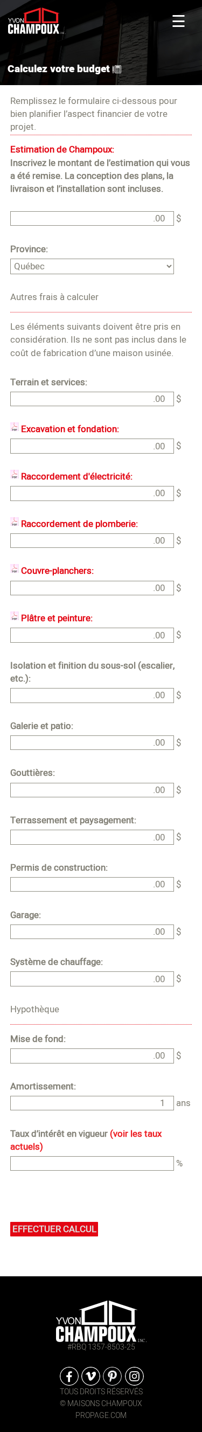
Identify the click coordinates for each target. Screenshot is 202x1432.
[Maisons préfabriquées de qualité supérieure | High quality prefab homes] (101, 1320)
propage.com (101, 1415)
